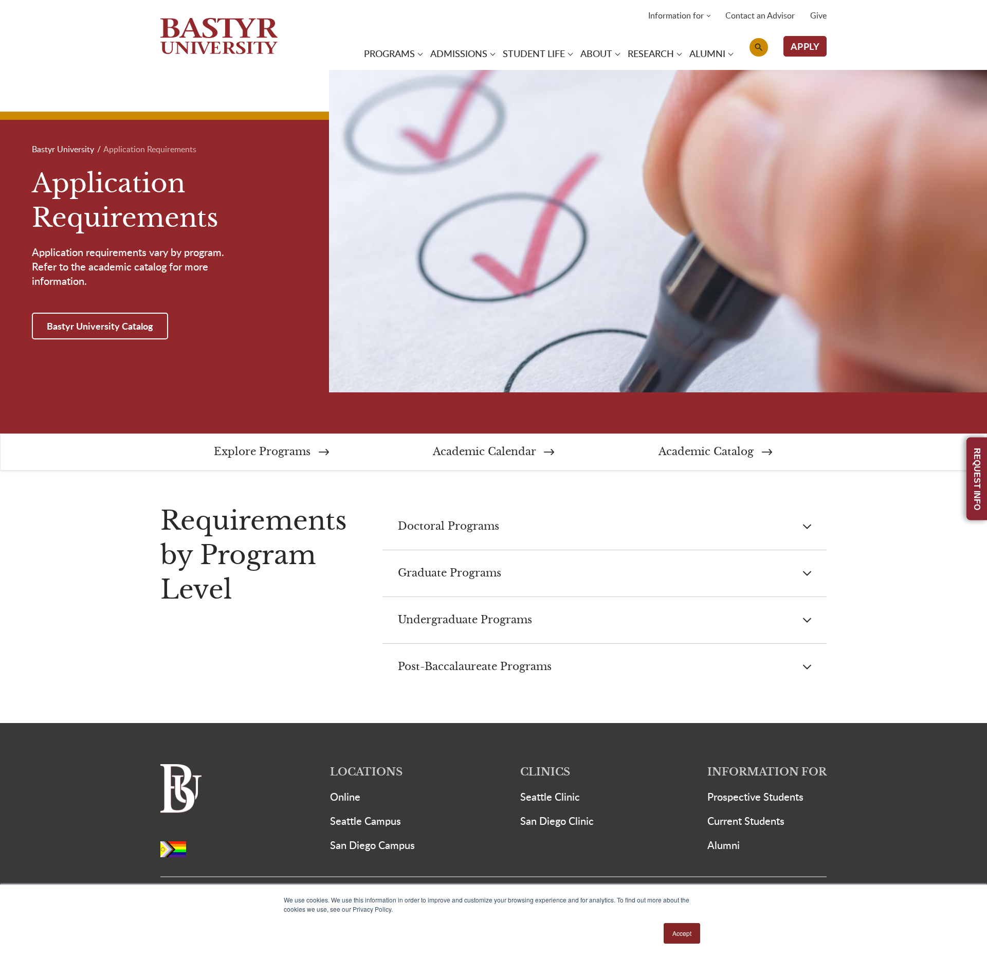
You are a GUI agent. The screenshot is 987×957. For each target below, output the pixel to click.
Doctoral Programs (448, 526)
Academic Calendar (486, 451)
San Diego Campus (372, 845)
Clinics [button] (545, 772)
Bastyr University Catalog (100, 325)
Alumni (723, 845)
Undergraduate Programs (465, 619)
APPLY (805, 46)
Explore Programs (264, 451)
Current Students (745, 821)
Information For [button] (767, 772)
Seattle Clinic (550, 796)
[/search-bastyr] (759, 47)
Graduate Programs (449, 573)
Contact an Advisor (760, 15)
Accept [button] (681, 933)
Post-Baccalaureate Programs (475, 666)
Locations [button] (366, 772)
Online (345, 796)
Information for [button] (676, 15)
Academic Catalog (708, 451)
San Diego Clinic (557, 821)
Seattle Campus (365, 821)
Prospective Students (755, 796)
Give (818, 15)
